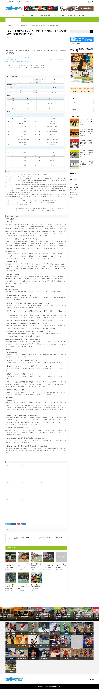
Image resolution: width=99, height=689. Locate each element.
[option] (10, 614)
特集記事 (23, 15)
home (71, 176)
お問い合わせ (82, 15)
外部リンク (73, 189)
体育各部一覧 (33, 15)
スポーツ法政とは (59, 15)
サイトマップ (73, 181)
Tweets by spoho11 (75, 43)
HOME (15, 15)
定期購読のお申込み (75, 192)
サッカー (13, 20)
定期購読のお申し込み (45, 15)
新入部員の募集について (76, 195)
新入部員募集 (71, 15)
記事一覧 (72, 197)
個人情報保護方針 (74, 187)
